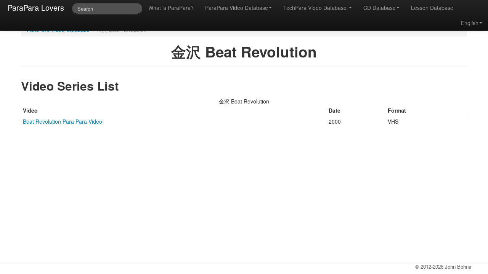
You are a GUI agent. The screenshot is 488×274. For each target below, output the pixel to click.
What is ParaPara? (171, 7)
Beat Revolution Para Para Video (62, 121)
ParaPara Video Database (236, 7)
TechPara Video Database (315, 7)
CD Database (379, 7)
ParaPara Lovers (36, 7)
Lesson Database (432, 7)
